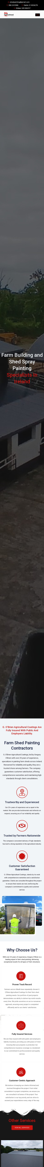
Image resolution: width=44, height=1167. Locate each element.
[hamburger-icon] (37, 14)
